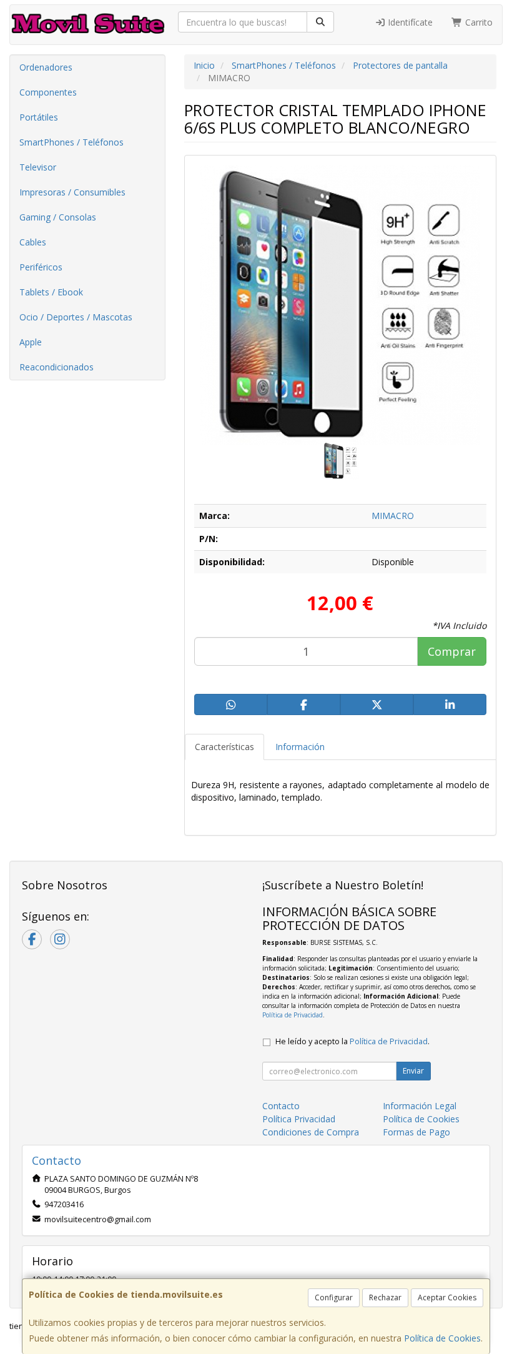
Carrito (478, 22)
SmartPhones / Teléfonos (71, 142)
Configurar (334, 1297)
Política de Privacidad (292, 1015)
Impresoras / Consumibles (72, 192)
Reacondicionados (56, 367)
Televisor (37, 167)
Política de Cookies (442, 1338)
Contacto (281, 1106)
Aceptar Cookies (447, 1297)
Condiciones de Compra (310, 1132)
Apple (30, 342)
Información (300, 747)
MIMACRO (393, 515)
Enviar (413, 1070)
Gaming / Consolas (57, 217)
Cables (32, 242)
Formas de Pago (416, 1132)
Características (224, 747)
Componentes (48, 92)
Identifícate (409, 22)
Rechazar (385, 1297)
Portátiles (38, 117)
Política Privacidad (298, 1119)
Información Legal (419, 1106)
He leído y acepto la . (352, 1041)
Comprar (452, 651)
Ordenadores (45, 67)
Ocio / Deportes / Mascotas (75, 317)
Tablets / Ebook (51, 292)
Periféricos (40, 267)
